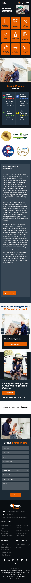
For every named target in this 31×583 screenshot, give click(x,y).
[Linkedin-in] (13, 560)
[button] (27, 3)
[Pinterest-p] (18, 560)
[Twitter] (22, 560)
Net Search (19, 579)
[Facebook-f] (5, 560)
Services (4, 540)
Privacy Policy (15, 568)
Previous (2, 331)
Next (28, 331)
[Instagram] (9, 560)
